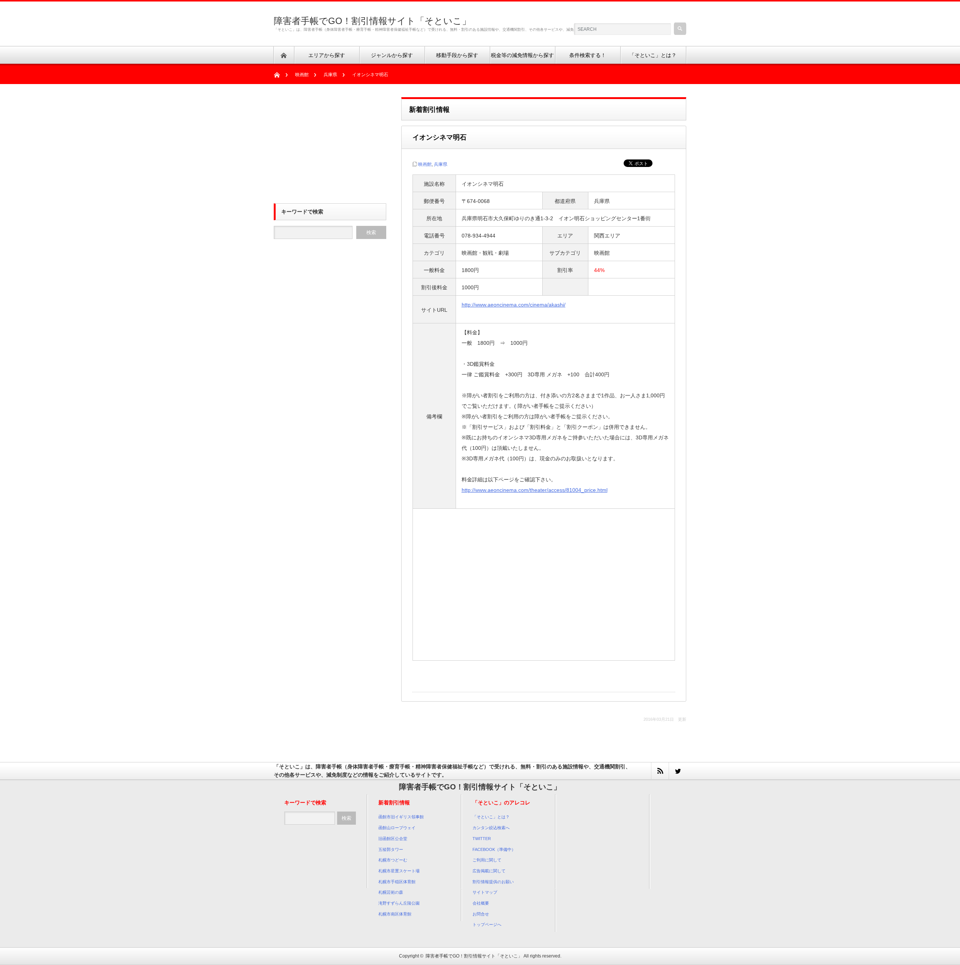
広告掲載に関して (489, 871)
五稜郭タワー (390, 849)
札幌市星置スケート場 (399, 871)
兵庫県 (330, 74)
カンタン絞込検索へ (491, 827)
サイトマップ (484, 892)
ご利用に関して (486, 860)
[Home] (281, 75)
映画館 (302, 74)
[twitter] (677, 770)
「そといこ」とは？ (491, 817)
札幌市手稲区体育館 (397, 881)
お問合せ (480, 914)
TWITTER (481, 838)
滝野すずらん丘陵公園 (399, 903)
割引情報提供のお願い (493, 881)
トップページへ (486, 924)
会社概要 (480, 903)
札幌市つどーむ (392, 860)
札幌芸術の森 (390, 892)
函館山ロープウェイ (397, 827)
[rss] (660, 770)
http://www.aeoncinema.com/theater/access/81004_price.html (535, 490)
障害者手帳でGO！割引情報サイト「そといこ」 (372, 21)
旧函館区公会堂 (392, 838)
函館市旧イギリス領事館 (401, 817)
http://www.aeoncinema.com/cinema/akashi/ (514, 305)
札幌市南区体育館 (394, 914)
